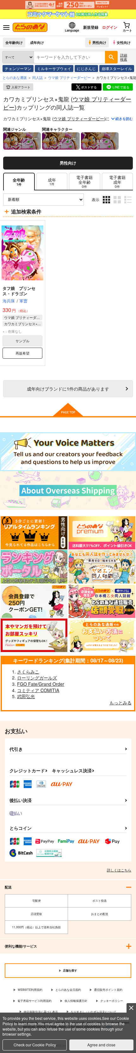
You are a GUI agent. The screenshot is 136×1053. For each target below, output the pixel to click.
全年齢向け (14, 42)
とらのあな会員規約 (68, 990)
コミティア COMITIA (38, 690)
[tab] (51, 182)
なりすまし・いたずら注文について (93, 1012)
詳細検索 (123, 57)
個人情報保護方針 (76, 1001)
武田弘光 (26, 696)
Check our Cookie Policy (35, 1044)
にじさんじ (86, 68)
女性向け (124, 42)
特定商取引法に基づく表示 (41, 1012)
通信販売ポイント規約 (108, 990)
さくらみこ (28, 671)
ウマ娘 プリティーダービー (78, 119)
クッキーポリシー (111, 1001)
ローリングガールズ (37, 677)
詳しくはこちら (119, 869)
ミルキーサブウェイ (54, 68)
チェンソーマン (18, 68)
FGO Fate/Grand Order (40, 684)
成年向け (37, 42)
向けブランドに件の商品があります (68, 388)
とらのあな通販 (15, 77)
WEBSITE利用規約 (30, 990)
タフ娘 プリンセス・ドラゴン (19, 290)
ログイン (109, 27)
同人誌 (37, 77)
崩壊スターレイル (117, 68)
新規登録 (90, 27)
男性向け (99, 42)
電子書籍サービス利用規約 (34, 1001)
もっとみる (120, 702)
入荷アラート (20, 87)
